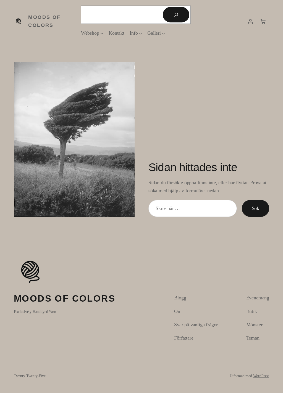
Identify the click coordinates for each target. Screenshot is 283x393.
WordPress (261, 376)
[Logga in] (250, 21)
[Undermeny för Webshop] (101, 33)
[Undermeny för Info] (140, 33)
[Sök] (176, 14)
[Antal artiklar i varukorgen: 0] (263, 21)
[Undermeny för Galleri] (163, 33)
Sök (255, 208)
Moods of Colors (64, 298)
